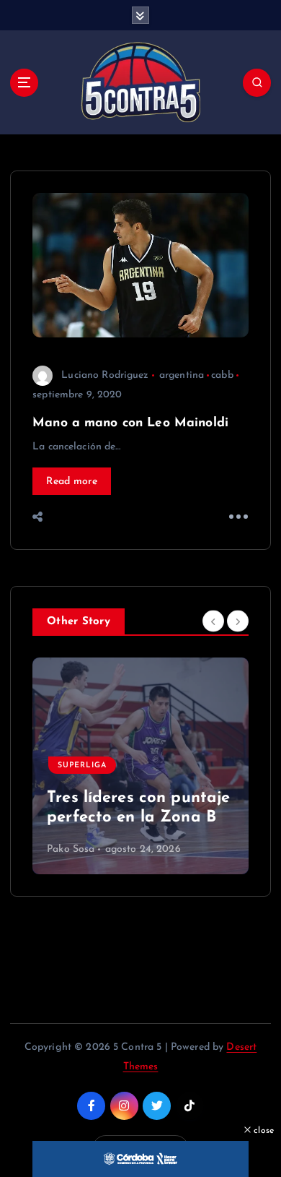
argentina (181, 375)
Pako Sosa (70, 849)
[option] (140, 766)
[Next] (238, 620)
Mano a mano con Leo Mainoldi (130, 423)
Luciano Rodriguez (104, 375)
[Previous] (213, 620)
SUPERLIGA (82, 765)
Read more (71, 481)
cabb (222, 375)
